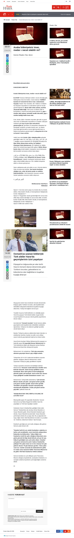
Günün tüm (66, 14)
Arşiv (27, 1)
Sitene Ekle (32, 1)
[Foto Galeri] (70, 1)
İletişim (32, 531)
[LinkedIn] (7, 61)
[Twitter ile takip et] (61, 531)
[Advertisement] (30, 70)
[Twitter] (7, 58)
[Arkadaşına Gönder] (7, 66)
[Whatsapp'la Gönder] (7, 63)
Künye (27, 531)
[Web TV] (66, 1)
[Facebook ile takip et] (58, 531)
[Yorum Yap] (7, 71)
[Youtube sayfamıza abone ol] (65, 531)
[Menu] (54, 7)
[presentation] (8, 14)
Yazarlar (8, 1)
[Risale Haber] (7, 7)
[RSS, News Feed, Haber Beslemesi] (69, 531)
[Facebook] (7, 55)
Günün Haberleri (21, 1)
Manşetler (14, 1)
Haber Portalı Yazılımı (11, 535)
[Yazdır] (7, 69)
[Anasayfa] (4, 1)
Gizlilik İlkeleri (39, 531)
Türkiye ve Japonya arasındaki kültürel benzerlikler (34, 14)
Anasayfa (22, 531)
